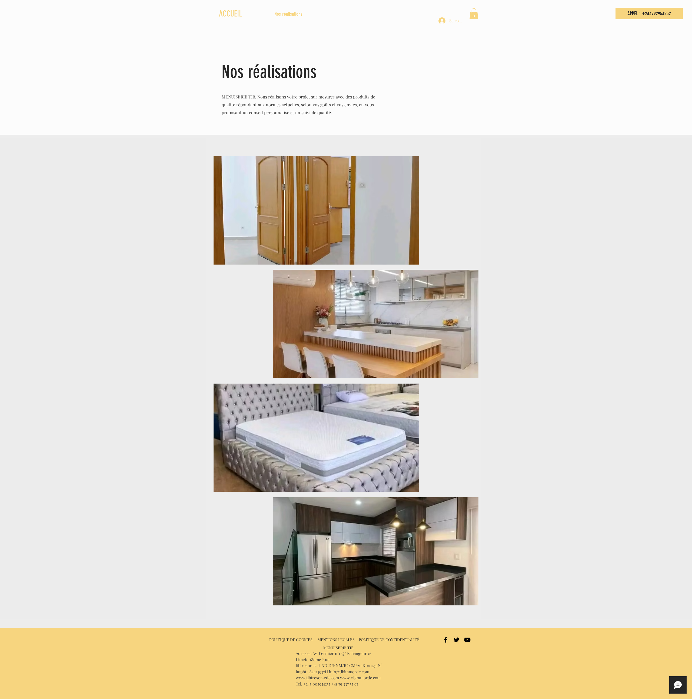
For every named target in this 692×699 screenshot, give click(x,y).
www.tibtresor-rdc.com (317, 677)
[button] (473, 13)
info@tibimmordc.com (349, 671)
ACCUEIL (230, 14)
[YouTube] (467, 640)
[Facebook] (446, 640)
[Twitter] (456, 640)
